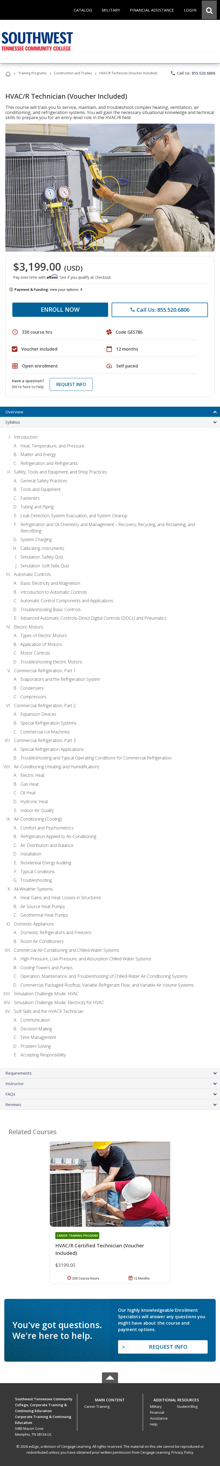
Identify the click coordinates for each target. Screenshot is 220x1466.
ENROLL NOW (60, 309)
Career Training (96, 1406)
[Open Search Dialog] (209, 10)
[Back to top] (110, 1398)
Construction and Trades (73, 73)
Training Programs (32, 73)
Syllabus (12, 422)
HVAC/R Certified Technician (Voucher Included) (99, 1249)
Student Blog (187, 1406)
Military (156, 1406)
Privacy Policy (182, 1452)
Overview (14, 411)
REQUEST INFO (71, 384)
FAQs (10, 1094)
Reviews (13, 1104)
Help (153, 1424)
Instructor (14, 1083)
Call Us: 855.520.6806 (192, 73)
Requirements (18, 1073)
